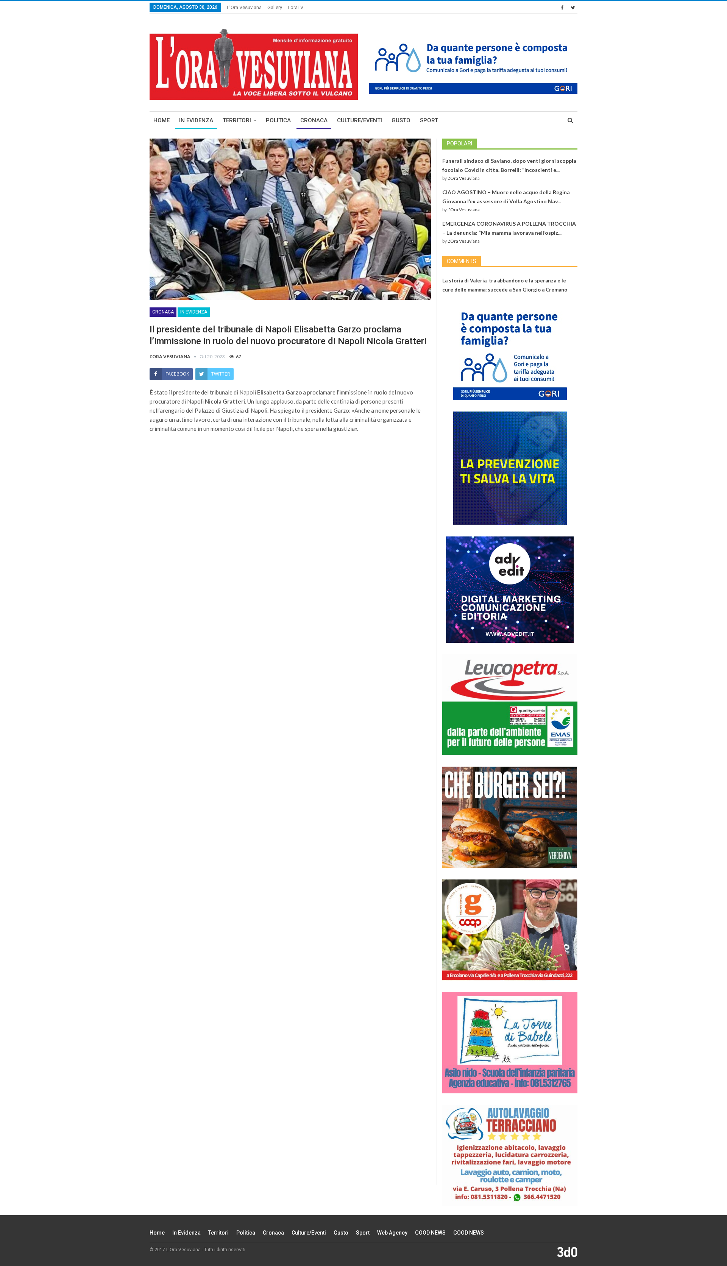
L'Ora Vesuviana (464, 178)
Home (161, 120)
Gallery (274, 7)
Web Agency (392, 1233)
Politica (278, 120)
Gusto (401, 120)
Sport (429, 120)
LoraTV (295, 7)
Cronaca (314, 120)
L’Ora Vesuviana (244, 7)
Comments (461, 261)
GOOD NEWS (430, 1233)
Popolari (459, 143)
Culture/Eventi (359, 120)
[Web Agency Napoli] (567, 1251)
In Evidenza (196, 120)
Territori (237, 120)
